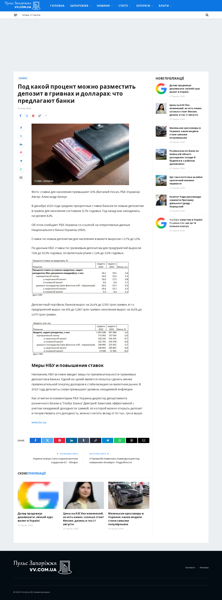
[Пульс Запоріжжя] (22, 5)
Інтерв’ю (143, 5)
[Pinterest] (21, 152)
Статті (123, 5)
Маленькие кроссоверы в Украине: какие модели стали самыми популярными (126, 519)
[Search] (207, 15)
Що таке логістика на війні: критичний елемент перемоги (186, 180)
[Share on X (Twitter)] (27, 115)
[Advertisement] (111, 43)
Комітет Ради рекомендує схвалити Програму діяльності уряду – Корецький (185, 201)
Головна (57, 5)
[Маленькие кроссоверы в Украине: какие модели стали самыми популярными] (128, 495)
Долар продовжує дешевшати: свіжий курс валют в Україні (35, 517)
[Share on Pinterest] (33, 115)
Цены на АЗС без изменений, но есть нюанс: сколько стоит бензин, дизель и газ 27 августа (83, 519)
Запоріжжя (79, 5)
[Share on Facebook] (20, 115)
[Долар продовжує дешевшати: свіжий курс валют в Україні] (38, 495)
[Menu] (15, 15)
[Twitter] (21, 136)
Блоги (164, 5)
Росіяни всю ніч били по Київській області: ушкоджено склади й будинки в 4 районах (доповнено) (184, 157)
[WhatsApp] (21, 169)
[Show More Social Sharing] (46, 115)
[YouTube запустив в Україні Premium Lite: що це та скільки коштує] (161, 223)
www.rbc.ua (39, 422)
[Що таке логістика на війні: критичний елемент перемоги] (161, 180)
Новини (103, 5)
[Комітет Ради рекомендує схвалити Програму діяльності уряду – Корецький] (161, 200)
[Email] (21, 177)
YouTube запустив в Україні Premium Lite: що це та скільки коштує (186, 223)
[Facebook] (21, 127)
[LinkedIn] (21, 144)
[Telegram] (21, 161)
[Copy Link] (39, 115)
